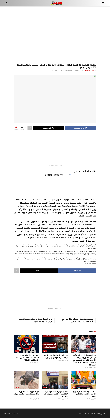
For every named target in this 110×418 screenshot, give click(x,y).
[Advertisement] (55, 35)
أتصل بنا (94, 413)
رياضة (16, 351)
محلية (61, 70)
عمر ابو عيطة (89, 70)
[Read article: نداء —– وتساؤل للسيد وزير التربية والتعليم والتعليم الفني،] (83, 380)
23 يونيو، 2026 (62, 399)
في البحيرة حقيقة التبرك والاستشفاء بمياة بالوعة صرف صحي (26, 394)
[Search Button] (7, 3)
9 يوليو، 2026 (34, 363)
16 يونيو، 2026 (33, 399)
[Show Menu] (103, 3)
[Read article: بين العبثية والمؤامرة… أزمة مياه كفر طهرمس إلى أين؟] (55, 344)
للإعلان (81, 413)
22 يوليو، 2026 (62, 360)
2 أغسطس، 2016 (74, 70)
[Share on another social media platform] (30, 128)
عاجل (66, 70)
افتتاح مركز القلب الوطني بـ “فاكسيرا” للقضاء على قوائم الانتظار (56, 394)
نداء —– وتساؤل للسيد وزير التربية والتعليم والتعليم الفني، (84, 394)
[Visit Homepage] (55, 3)
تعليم (73, 387)
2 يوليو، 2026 (91, 399)
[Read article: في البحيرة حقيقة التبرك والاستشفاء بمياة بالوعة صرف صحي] (26, 380)
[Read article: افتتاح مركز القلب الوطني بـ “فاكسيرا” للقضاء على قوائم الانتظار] (55, 380)
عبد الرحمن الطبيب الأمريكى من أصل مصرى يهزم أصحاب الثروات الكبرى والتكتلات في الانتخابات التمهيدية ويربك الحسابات (84, 360)
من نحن (87, 413)
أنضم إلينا (101, 413)
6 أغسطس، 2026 (90, 367)
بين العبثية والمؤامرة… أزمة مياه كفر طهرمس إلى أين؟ (56, 356)
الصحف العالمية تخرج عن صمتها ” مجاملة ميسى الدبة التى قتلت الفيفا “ (27, 358)
